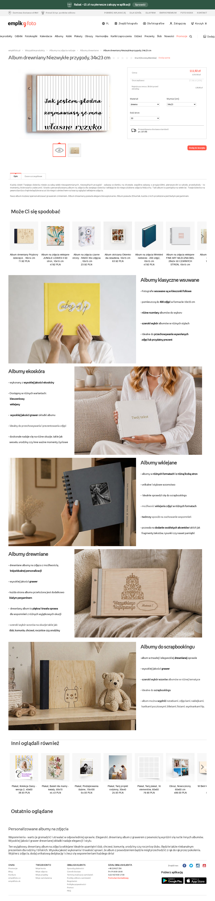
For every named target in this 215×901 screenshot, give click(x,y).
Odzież (138, 36)
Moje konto (41, 868)
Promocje (182, 36)
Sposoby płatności (75, 868)
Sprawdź (140, 4)
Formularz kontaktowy (118, 878)
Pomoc (70, 888)
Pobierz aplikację (115, 13)
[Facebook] (185, 866)
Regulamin (72, 881)
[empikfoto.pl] (23, 24)
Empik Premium (168, 13)
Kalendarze (46, 36)
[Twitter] (191, 866)
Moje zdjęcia (41, 872)
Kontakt (202, 13)
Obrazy (89, 36)
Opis (16, 176)
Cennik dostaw (74, 872)
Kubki (69, 36)
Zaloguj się (180, 23)
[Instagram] (198, 866)
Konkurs (12, 875)
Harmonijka (102, 36)
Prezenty (150, 36)
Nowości (169, 36)
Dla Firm (151, 13)
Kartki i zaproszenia (121, 36)
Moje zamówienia (44, 878)
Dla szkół (136, 13)
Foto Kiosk (187, 13)
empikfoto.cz (14, 878)
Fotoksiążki (31, 36)
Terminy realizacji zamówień (80, 875)
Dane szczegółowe (33, 176)
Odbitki (18, 36)
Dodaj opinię (164, 58)
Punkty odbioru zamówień (79, 878)
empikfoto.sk (14, 881)
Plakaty (78, 36)
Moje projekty (42, 875)
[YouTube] (205, 866)
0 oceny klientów (148, 58)
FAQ (69, 891)
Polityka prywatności (76, 884)
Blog (10, 872)
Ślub (159, 36)
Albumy (59, 36)
